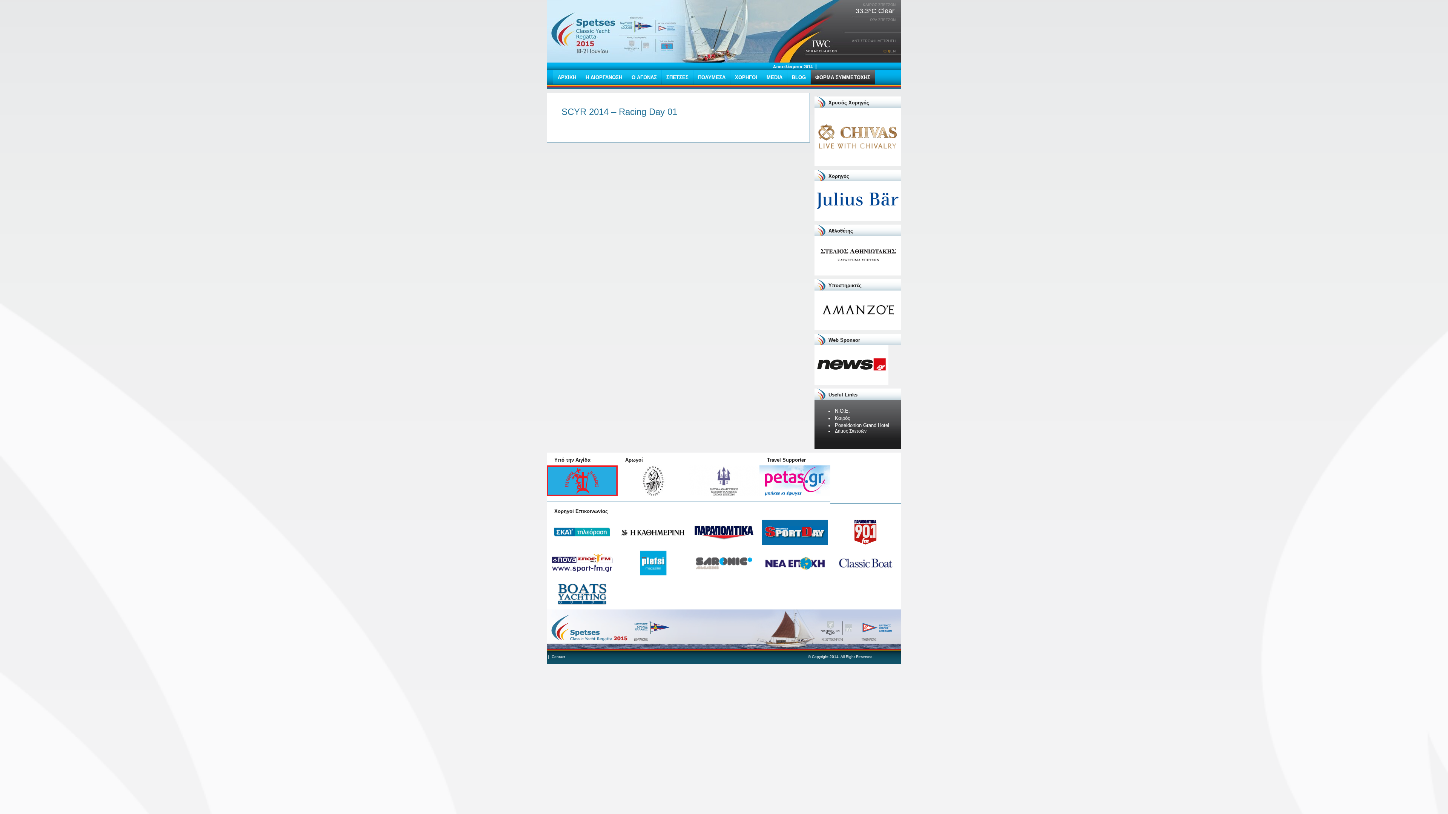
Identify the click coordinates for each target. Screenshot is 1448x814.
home (583, 32)
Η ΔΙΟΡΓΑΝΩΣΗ (604, 77)
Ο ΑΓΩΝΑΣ (644, 77)
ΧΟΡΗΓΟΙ (746, 77)
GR (886, 51)
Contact (558, 657)
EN (893, 51)
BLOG (799, 77)
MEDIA (774, 77)
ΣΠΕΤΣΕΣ (677, 77)
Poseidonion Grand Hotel (862, 425)
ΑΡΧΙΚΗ (567, 77)
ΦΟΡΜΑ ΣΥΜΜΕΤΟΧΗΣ (842, 77)
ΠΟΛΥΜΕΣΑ (712, 77)
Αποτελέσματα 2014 (793, 66)
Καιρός (842, 418)
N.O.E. (842, 411)
